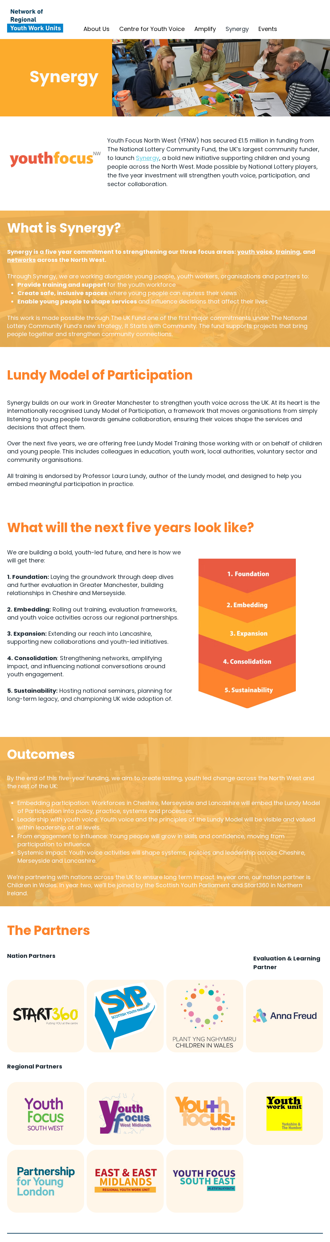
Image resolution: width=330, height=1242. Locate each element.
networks (21, 260)
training (288, 252)
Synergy (147, 158)
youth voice (255, 252)
